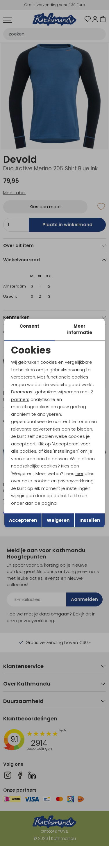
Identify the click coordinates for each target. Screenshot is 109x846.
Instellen (89, 520)
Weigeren (58, 520)
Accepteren (23, 520)
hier (79, 473)
